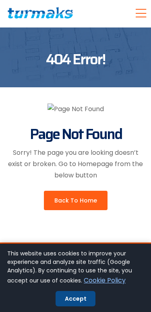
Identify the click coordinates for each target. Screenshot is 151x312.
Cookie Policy (105, 280)
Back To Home (75, 200)
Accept (76, 299)
